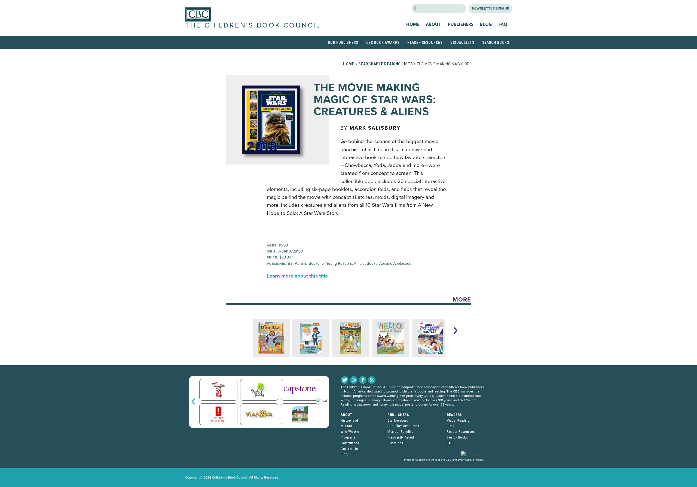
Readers (454, 415)
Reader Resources (424, 42)
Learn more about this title (297, 276)
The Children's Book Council (253, 25)
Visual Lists (462, 42)
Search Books (495, 42)
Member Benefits (400, 432)
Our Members (397, 420)
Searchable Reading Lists (385, 64)
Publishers (460, 24)
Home (412, 24)
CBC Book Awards (383, 42)
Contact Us (349, 449)
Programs (348, 437)
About (433, 24)
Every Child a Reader (430, 396)
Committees (350, 443)
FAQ (503, 24)
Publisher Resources (403, 426)
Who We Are (350, 432)
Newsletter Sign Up (490, 8)
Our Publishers (343, 42)
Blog (486, 24)
